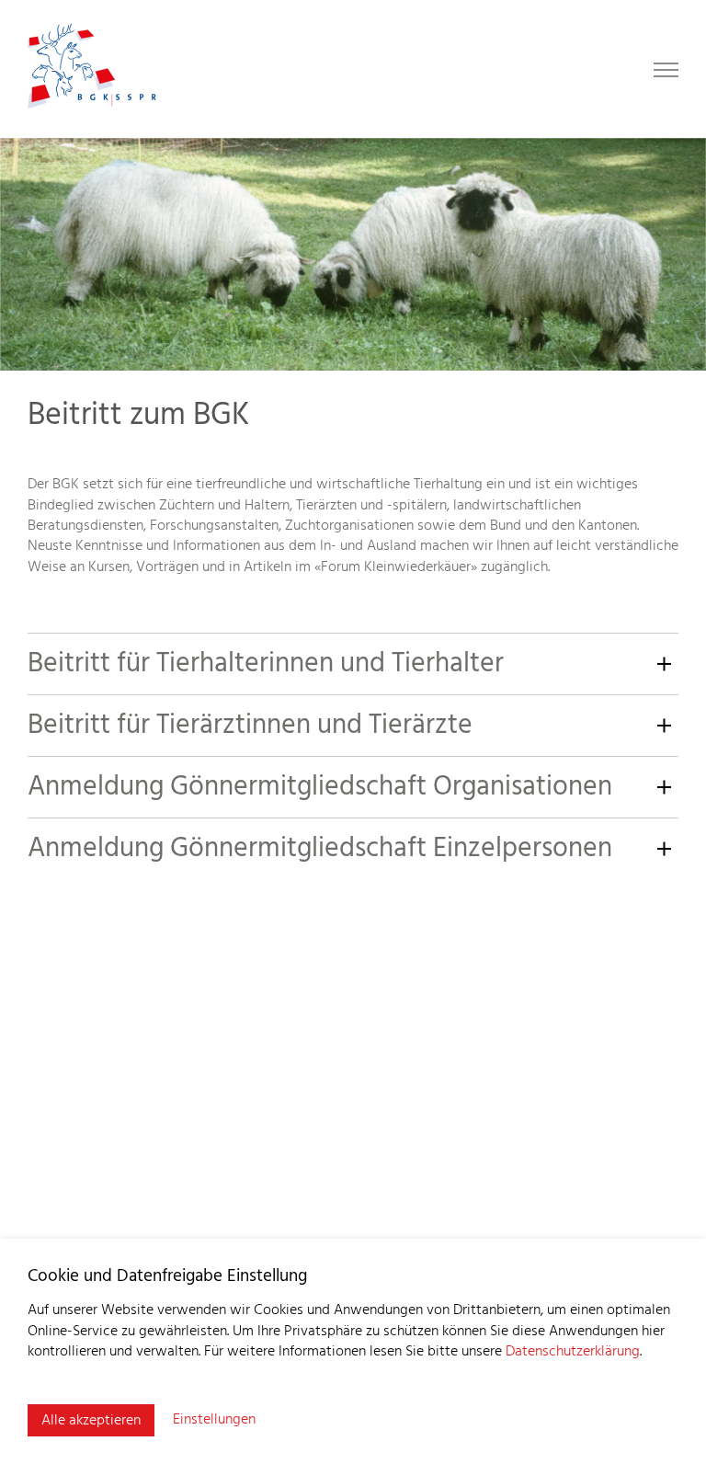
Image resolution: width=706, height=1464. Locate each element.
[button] (353, 663)
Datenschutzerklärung (573, 1352)
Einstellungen (214, 1420)
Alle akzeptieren (91, 1421)
